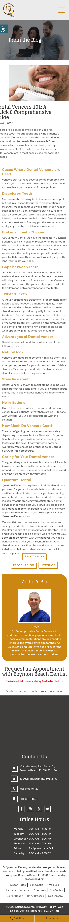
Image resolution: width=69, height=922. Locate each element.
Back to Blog (34, 556)
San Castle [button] (36, 885)
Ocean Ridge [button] (18, 885)
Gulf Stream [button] (55, 896)
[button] (4, 29)
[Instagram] (30, 809)
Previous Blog (23, 565)
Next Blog (48, 565)
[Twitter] (48, 809)
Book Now (52, 918)
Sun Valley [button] (56, 890)
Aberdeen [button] (40, 890)
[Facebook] (21, 809)
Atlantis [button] (24, 890)
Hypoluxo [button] (53, 885)
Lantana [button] (11, 890)
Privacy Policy (46, 907)
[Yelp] (39, 809)
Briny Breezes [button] (35, 896)
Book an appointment (15, 537)
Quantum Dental (12, 516)
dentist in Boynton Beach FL (25, 508)
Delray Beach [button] (15, 896)
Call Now (18, 918)
